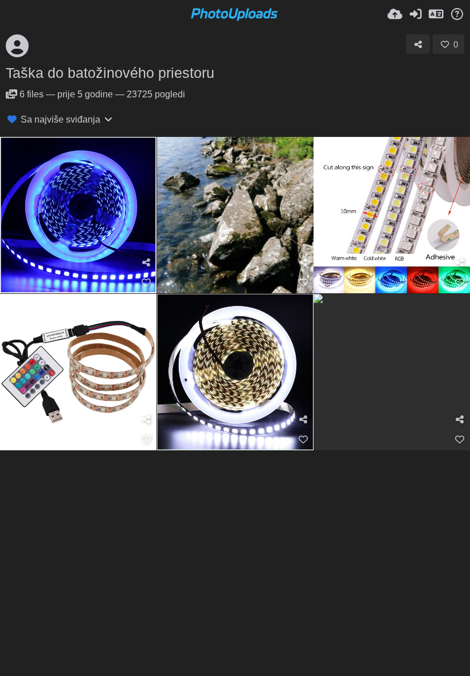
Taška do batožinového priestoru (110, 73)
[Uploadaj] (394, 14)
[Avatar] (17, 45)
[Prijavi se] (415, 14)
